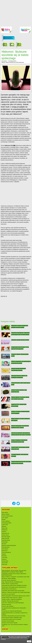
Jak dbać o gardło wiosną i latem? (20, 340)
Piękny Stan (4, 528)
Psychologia (5, 542)
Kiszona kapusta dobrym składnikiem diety (12, 617)
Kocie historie (5, 548)
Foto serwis (4, 557)
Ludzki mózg (5, 524)
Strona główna (4, 61)
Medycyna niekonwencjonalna (9, 545)
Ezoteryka (4, 555)
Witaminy (4, 526)
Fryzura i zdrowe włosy (7, 516)
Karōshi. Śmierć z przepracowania (10, 583)
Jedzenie (4, 531)
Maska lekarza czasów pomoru (9, 588)
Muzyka (4, 519)
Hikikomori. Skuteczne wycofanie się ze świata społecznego (16, 592)
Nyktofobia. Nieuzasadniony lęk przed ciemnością (13, 615)
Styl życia (4, 543)
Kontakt (5, 629)
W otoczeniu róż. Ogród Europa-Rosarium (12, 611)
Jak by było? (5, 562)
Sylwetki (4, 554)
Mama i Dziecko (5, 514)
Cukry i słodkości (6, 521)
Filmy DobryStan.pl (6, 552)
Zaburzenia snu (5, 533)
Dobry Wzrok (5, 512)
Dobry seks (4, 564)
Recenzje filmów (6, 547)
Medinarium (4, 529)
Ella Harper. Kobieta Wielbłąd (9, 578)
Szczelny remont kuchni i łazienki (9, 622)
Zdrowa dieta (5, 561)
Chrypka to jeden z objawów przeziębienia (12, 599)
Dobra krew (4, 550)
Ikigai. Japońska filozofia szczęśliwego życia (12, 582)
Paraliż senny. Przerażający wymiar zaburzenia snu (14, 587)
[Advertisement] (16, 12)
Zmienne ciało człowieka (7, 606)
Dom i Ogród (5, 517)
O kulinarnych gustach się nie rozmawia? (11, 619)
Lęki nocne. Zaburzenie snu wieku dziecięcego (13, 602)
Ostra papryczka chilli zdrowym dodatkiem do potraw (14, 585)
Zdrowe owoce (5, 535)
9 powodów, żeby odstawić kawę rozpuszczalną (13, 590)
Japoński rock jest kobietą (8, 621)
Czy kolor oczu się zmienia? (8, 594)
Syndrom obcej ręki (6, 604)
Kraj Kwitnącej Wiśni (12, 61)
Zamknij (29, 641)
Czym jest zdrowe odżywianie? (9, 580)
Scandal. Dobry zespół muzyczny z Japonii (12, 597)
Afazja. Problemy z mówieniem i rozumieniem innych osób (15, 576)
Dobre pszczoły (5, 538)
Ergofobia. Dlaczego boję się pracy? (10, 601)
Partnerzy (4, 559)
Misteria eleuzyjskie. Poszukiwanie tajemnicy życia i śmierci (16, 595)
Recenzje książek (6, 536)
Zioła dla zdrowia (6, 540)
